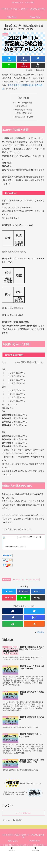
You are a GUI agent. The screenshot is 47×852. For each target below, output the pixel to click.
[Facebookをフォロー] (12, 617)
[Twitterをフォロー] (34, 611)
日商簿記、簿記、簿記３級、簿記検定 (26, 579)
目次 (20, 97)
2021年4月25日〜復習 (23, 102)
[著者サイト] (12, 611)
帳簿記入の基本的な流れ (24, 116)
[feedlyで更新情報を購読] (12, 624)
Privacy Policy (34, 840)
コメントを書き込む (23, 813)
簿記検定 (7, 579)
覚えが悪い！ (22, 106)
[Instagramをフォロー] (34, 617)
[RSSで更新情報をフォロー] (34, 624)
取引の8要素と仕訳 (24, 113)
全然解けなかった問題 (23, 109)
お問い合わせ (13, 840)
